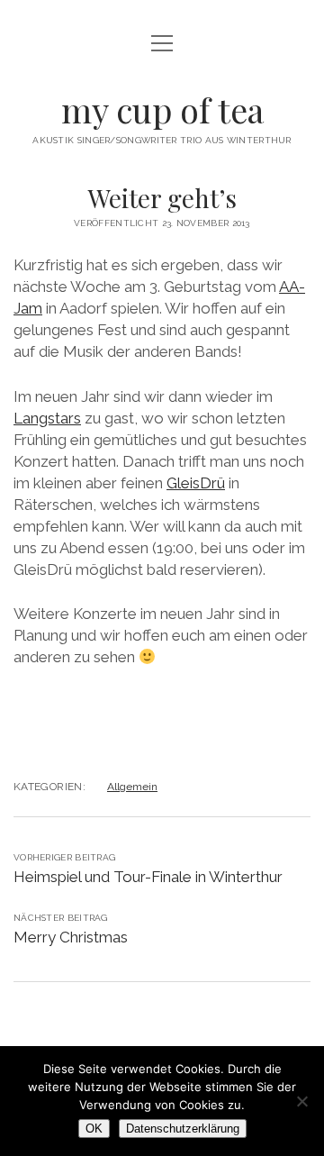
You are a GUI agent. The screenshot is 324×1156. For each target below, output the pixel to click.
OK (94, 1128)
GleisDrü (195, 483)
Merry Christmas (71, 937)
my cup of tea (162, 109)
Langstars (47, 418)
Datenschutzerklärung (182, 1128)
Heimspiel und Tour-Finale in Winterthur (148, 877)
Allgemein (132, 786)
